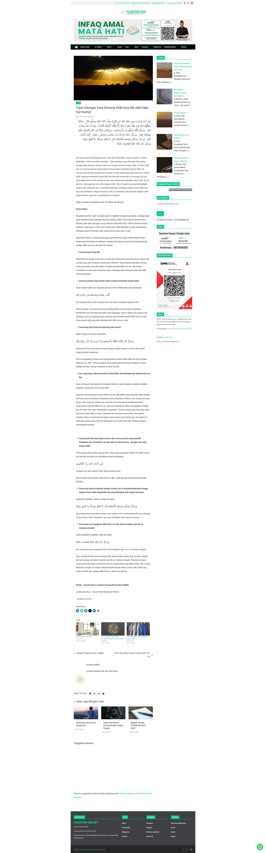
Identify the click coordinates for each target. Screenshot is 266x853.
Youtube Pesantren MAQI (174, 3)
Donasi (173, 827)
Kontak (183, 47)
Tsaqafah (145, 47)
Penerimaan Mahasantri (178, 823)
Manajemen (125, 832)
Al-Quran (98, 47)
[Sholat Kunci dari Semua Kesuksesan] (86, 708)
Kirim (160, 213)
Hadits (109, 47)
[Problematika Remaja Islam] (87, 629)
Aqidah (119, 47)
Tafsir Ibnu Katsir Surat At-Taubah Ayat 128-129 (132, 655)
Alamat (173, 836)
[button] (90, 47)
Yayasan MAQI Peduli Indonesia (140, 3)
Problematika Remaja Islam (84, 636)
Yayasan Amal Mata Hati (122, 3)
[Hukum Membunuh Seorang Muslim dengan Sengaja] (113, 708)
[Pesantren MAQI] (76, 47)
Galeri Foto (149, 836)
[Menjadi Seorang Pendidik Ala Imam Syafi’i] (141, 708)
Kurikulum (149, 823)
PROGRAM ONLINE (170, 47)
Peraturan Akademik (152, 832)
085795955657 (168, 337)
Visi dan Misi (126, 827)
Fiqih (127, 47)
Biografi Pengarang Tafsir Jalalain (90, 653)
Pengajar (149, 827)
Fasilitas (124, 836)
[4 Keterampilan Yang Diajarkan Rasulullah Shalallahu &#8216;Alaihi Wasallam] (112, 629)
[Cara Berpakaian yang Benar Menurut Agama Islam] (138, 629)
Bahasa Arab (84, 47)
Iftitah (124, 823)
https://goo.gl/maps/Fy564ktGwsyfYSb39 (180, 329)
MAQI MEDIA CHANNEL (158, 3)
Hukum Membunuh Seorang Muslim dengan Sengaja (113, 725)
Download (157, 47)
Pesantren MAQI (90, 116)
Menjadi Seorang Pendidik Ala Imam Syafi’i (138, 725)
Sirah (136, 47)
